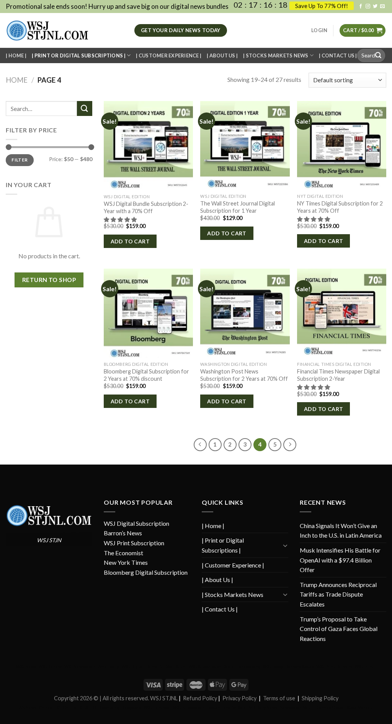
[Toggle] (285, 545)
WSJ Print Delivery (334, 666)
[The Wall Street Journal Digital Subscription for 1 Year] (244, 145)
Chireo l (70, 707)
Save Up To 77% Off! (321, 5)
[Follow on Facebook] (360, 6)
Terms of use (279, 698)
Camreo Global (330, 707)
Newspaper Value (297, 707)
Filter (19, 160)
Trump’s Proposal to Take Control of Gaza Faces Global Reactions (338, 628)
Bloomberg (109, 707)
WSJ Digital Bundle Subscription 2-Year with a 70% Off (146, 207)
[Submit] (378, 55)
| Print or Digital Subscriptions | (79, 55)
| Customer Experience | (168, 55)
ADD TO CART (130, 241)
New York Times (126, 562)
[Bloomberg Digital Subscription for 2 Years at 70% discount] (148, 313)
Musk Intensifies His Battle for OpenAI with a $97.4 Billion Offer (340, 559)
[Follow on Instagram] (368, 6)
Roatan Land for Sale (226, 707)
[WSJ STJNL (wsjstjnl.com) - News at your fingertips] (64, 30)
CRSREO (88, 707)
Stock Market (359, 707)
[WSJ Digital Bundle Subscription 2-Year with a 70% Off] (148, 145)
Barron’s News (123, 532)
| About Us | (222, 55)
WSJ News (26, 666)
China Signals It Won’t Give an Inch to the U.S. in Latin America (341, 530)
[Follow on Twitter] (375, 6)
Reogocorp (131, 707)
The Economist (123, 552)
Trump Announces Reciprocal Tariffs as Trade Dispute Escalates (338, 594)
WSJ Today (273, 666)
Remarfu (154, 666)
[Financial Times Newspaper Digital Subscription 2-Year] (341, 313)
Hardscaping (248, 666)
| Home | (16, 55)
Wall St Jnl (176, 666)
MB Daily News (263, 707)
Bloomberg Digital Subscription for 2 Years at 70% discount (146, 375)
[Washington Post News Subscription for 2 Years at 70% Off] (244, 313)
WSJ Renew (50, 666)
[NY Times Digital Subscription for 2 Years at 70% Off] (341, 145)
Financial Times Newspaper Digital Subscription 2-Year (338, 375)
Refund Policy (200, 698)
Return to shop (49, 279)
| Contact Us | (338, 55)
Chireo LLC (49, 707)
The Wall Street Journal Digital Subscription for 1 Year (237, 207)
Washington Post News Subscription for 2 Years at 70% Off (244, 375)
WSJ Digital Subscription (136, 523)
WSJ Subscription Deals (211, 666)
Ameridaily (108, 666)
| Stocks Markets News (275, 55)
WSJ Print (364, 666)
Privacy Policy (239, 698)
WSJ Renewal (157, 707)
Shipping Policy (320, 698)
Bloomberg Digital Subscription (146, 572)
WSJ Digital (133, 666)
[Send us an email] (382, 6)
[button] (121, 219)
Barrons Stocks (300, 666)
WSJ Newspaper (80, 666)
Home (17, 80)
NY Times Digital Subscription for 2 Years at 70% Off (340, 207)
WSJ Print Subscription (134, 542)
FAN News (26, 707)
